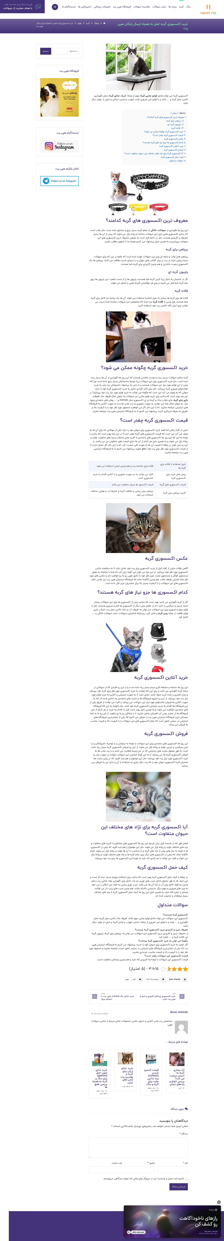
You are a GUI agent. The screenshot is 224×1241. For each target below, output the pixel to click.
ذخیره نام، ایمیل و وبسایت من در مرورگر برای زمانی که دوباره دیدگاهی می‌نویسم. (143, 1178)
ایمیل (151, 1163)
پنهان (174, 113)
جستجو (46, 51)
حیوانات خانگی (158, 230)
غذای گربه (114, 95)
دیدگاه (184, 1133)
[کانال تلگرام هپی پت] (59, 181)
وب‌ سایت (117, 1163)
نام (185, 1163)
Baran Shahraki (174, 979)
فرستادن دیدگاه (178, 1186)
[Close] (219, 1202)
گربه (134, 979)
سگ (154, 1088)
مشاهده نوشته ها (100, 1013)
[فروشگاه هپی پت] (59, 97)
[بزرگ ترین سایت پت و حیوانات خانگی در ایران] (208, 9)
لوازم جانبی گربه (148, 95)
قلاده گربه (158, 301)
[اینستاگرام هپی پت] (59, 146)
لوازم (127, 979)
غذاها (150, 1088)
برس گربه (163, 613)
